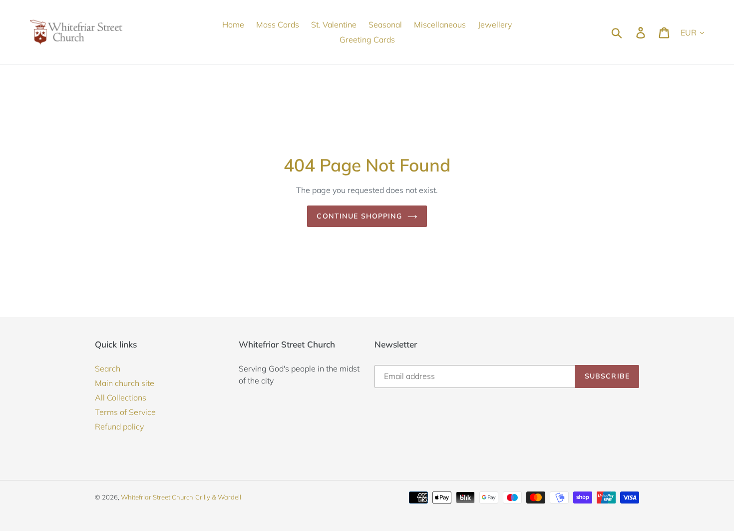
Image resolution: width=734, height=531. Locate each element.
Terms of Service (125, 412)
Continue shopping (359, 216)
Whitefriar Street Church (157, 497)
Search (107, 369)
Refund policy (119, 427)
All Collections (120, 397)
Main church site (124, 383)
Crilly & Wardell (218, 497)
